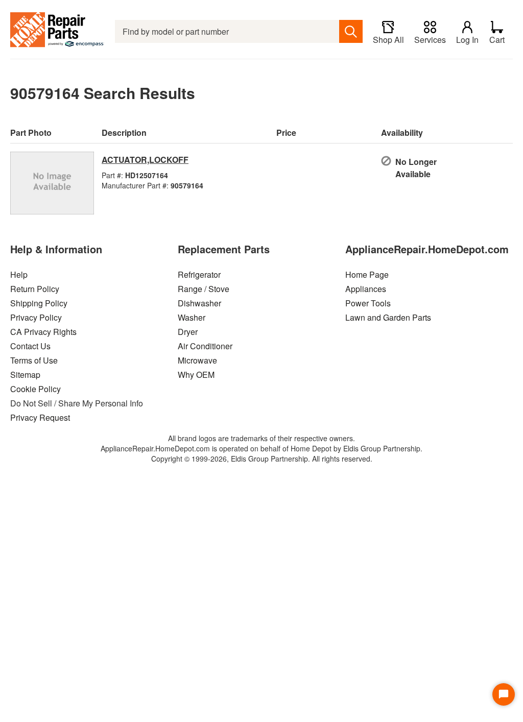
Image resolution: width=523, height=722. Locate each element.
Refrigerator (199, 274)
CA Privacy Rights (43, 332)
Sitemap (25, 374)
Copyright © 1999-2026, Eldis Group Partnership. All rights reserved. (261, 458)
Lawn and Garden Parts (388, 317)
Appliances (365, 289)
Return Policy (34, 289)
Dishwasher (199, 303)
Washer (191, 317)
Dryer (188, 332)
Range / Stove (203, 289)
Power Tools (368, 303)
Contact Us (30, 346)
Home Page (367, 274)
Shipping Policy (38, 303)
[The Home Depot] (57, 31)
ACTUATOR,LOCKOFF (145, 159)
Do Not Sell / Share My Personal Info (76, 403)
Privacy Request (40, 417)
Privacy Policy (36, 317)
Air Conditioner (205, 346)
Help (19, 274)
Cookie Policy (35, 389)
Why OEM (196, 374)
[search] (351, 31)
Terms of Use (34, 360)
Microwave (197, 360)
